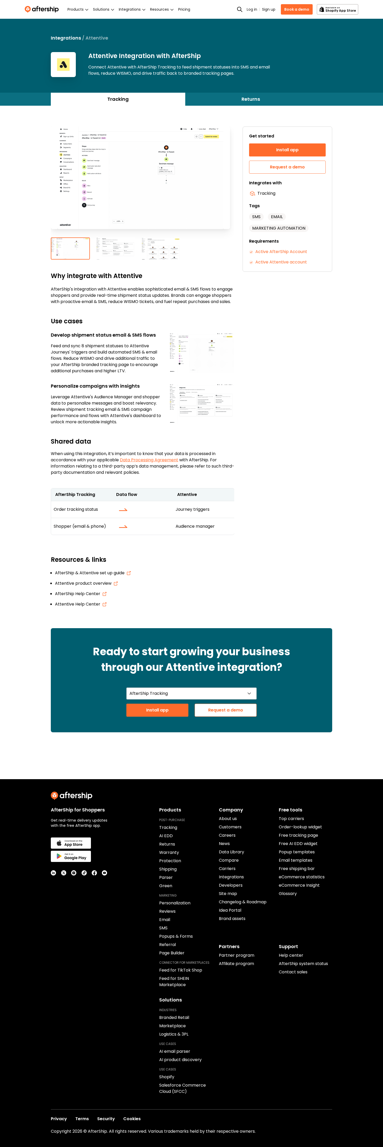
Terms (82, 1119)
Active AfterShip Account (281, 252)
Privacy (59, 1119)
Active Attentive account (281, 262)
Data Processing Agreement (149, 460)
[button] (142, 182)
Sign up (268, 9)
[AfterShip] (43, 9)
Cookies (132, 1119)
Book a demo (296, 9)
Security (106, 1119)
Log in (252, 9)
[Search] (239, 9)
